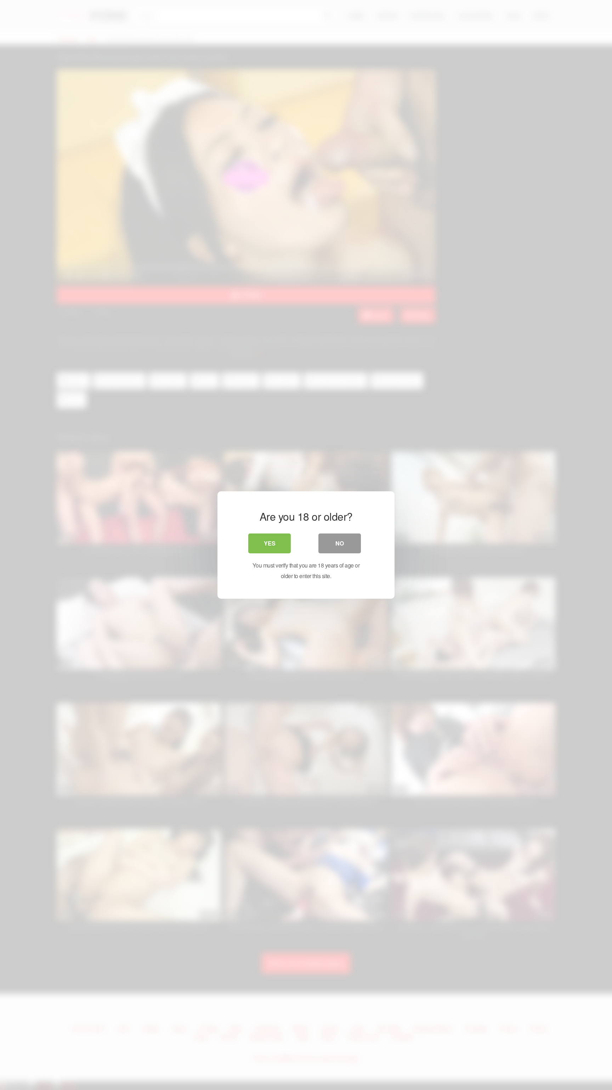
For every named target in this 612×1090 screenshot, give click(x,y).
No (339, 543)
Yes (270, 543)
